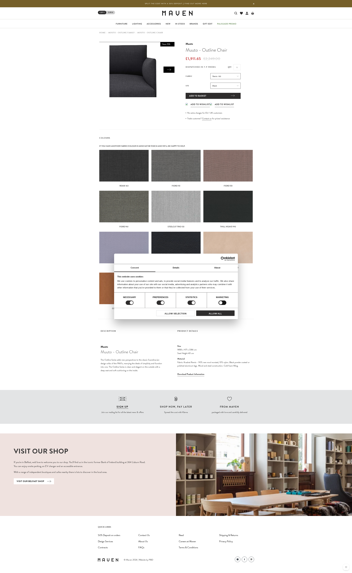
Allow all (215, 314)
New (168, 23)
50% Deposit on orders (109, 535)
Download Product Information (190, 374)
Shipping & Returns (228, 535)
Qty (229, 67)
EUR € (110, 12)
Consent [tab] (135, 267)
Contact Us (144, 535)
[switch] (160, 302)
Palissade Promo (226, 23)
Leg (187, 85)
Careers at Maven (187, 541)
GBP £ (102, 12)
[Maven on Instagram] (237, 560)
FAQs (141, 547)
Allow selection (176, 314)
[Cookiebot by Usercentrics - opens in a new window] (223, 259)
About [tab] (217, 267)
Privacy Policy (226, 541)
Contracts (103, 547)
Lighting (137, 23)
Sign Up (122, 407)
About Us (143, 541)
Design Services (105, 541)
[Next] (168, 70)
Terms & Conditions (188, 547)
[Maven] (177, 13)
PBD (151, 559)
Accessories (154, 23)
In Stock (180, 23)
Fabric (189, 76)
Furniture (121, 23)
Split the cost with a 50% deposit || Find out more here (176, 3)
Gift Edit (207, 23)
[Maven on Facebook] (244, 560)
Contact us (206, 118)
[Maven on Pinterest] (251, 560)
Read (181, 535)
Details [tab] (176, 267)
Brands (194, 23)
